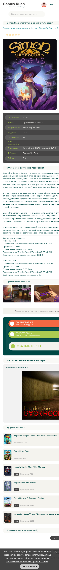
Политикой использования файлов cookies (27, 561)
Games (14, 4)
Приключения (29, 122)
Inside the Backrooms (17, 367)
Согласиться (29, 566)
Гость (51, 4)
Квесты (40, 122)
